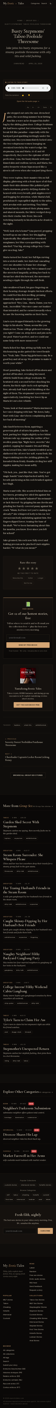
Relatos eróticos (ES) (11, 1376)
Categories (35, 3)
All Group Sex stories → (43, 806)
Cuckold (46, 1195)
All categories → (46, 1092)
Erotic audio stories (37, 1279)
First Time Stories (37, 1329)
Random (33, 1271)
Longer (40, 578)
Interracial (21, 1199)
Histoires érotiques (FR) (12, 1372)
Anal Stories (34, 1340)
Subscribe (45, 1231)
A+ (39, 107)
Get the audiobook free (27, 705)
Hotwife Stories (45, 1185)
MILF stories (8, 1300)
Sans (45, 107)
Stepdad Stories (36, 1326)
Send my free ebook (28, 645)
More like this (18, 578)
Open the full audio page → (28, 101)
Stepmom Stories (36, 1311)
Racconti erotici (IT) (11, 1384)
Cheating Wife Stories (38, 1318)
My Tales (13, 3)
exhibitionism (41, 725)
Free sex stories (36, 1275)
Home (20, 20)
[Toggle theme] (50, 3)
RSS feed (33, 1283)
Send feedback (36, 1286)
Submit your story (10, 1365)
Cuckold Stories (11, 1185)
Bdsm (48, 1199)
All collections (8, 1354)
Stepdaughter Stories (38, 1307)
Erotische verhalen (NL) (12, 1380)
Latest (32, 1268)
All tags (6, 1358)
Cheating (25, 1195)
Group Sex (31, 20)
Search (44, 3)
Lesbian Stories (36, 1337)
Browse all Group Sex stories (28, 775)
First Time (9, 1199)
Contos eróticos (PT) (11, 1387)
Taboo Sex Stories (37, 1300)
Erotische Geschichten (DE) (14, 1369)
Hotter (30, 578)
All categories (8, 1350)
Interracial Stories (28, 1185)
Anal (40, 1199)
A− (33, 107)
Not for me (28, 583)
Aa (28, 107)
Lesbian (32, 1199)
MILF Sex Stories (36, 1303)
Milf (8, 1195)
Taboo (16, 1195)
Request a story (36, 1290)
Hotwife (36, 1195)
